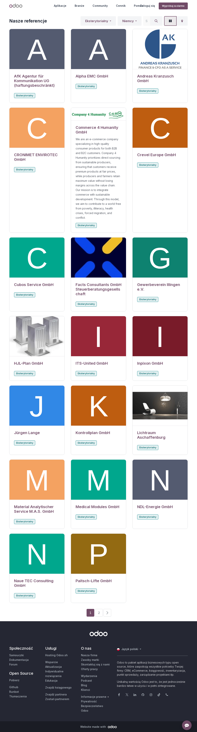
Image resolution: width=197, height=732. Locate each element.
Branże (79, 5)
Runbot (14, 691)
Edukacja (51, 680)
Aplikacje (60, 5)
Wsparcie (51, 662)
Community (100, 5)
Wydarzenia (89, 676)
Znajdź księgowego (58, 687)
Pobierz (14, 680)
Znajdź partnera (56, 694)
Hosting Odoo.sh (56, 655)
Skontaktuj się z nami (95, 664)
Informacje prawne (93, 696)
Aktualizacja (53, 666)
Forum (13, 664)
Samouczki (16, 655)
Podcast (86, 680)
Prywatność (89, 701)
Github (13, 687)
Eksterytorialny (96, 21)
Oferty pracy (89, 669)
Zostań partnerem (57, 699)
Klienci (85, 689)
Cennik (121, 5)
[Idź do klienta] (36, 49)
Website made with (93, 726)
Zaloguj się (147, 5)
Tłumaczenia (18, 696)
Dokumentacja (19, 659)
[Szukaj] (156, 21)
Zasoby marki (90, 659)
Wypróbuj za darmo (173, 5)
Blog (84, 685)
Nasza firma (89, 655)
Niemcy (128, 21)
